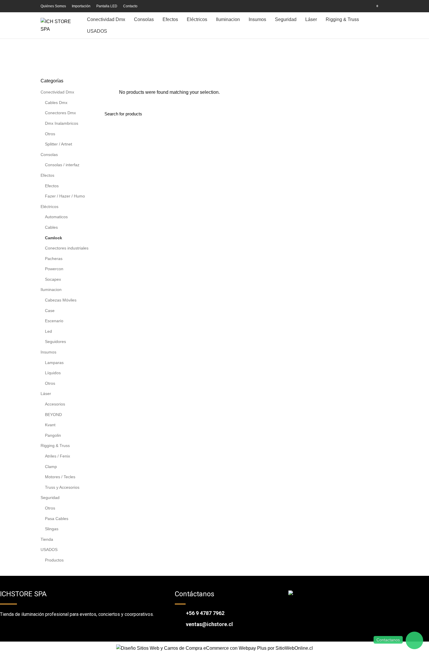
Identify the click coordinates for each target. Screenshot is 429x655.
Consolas (49, 154)
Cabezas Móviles (60, 300)
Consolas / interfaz (62, 164)
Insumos (48, 352)
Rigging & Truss (55, 445)
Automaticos (56, 216)
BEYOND (53, 414)
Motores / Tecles (60, 476)
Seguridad (50, 497)
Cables (51, 227)
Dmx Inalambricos (61, 123)
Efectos (47, 175)
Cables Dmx (56, 102)
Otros (50, 133)
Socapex (53, 279)
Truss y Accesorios (62, 487)
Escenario (54, 320)
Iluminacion (51, 289)
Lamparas (54, 362)
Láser (46, 393)
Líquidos (53, 372)
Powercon (54, 268)
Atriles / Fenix (57, 456)
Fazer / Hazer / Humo (65, 196)
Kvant (50, 424)
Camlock (53, 237)
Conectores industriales (66, 248)
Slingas (51, 528)
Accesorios (55, 404)
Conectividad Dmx (57, 92)
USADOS (49, 549)
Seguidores (55, 341)
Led (48, 331)
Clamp (51, 466)
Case (50, 310)
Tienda (47, 539)
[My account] (362, 6)
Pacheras (53, 258)
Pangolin (53, 435)
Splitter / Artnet (58, 144)
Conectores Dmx (60, 112)
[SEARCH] (380, 114)
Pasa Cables (56, 518)
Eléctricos (49, 206)
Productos (54, 560)
